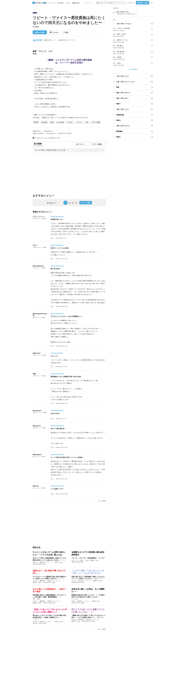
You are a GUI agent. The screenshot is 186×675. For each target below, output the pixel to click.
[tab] (35, 51)
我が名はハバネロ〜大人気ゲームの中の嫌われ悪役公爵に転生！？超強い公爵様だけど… (49, 616)
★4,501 (35, 562)
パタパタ (36, 619)
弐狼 (34, 374)
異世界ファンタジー (46, 562)
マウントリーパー (39, 216)
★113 (73, 560)
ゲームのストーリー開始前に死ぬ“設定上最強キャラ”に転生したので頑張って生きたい (50, 577)
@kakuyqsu (37, 454)
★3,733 (73, 581)
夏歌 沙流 (100, 617)
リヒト (63, 560)
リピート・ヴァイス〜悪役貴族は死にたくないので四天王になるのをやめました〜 (69, 20)
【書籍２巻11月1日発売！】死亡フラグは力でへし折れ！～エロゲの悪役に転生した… (88, 616)
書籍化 (43, 581)
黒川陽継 (36, 27)
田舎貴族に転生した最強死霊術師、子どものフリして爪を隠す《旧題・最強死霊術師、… (49, 596)
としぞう (62, 578)
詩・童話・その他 (82, 560)
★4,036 (35, 621)
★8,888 (73, 619)
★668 (73, 601)
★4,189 (35, 581)
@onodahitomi (38, 266)
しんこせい (75, 599)
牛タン (35, 245)
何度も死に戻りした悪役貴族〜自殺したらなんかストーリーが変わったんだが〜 (88, 577)
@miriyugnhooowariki (40, 314)
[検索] (97, 2)
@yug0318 (36, 426)
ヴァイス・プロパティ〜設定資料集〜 (84, 558)
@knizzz (36, 486)
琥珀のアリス (98, 578)
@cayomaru (37, 410)
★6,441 (35, 601)
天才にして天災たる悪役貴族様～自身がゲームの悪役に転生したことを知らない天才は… (49, 559)
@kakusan (36, 353)
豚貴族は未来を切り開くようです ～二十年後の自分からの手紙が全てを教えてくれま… (88, 596)
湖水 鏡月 (36, 599)
